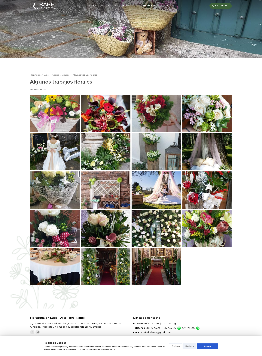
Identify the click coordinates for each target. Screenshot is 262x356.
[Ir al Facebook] (32, 332)
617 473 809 (188, 328)
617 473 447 (170, 328)
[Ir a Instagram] (37, 332)
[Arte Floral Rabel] (43, 6)
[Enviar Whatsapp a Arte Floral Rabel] (179, 328)
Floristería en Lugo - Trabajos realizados (49, 75)
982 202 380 (153, 328)
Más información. (108, 349)
